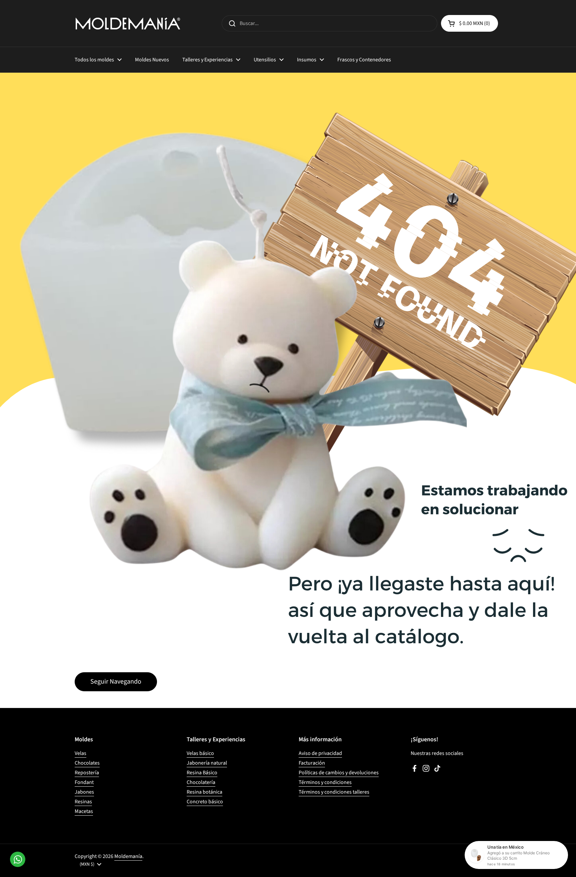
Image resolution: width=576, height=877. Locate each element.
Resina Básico (202, 772)
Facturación (312, 763)
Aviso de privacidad (320, 753)
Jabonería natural (207, 763)
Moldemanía (128, 856)
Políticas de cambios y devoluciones (339, 772)
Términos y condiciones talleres (334, 792)
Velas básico (200, 753)
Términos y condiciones (325, 782)
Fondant (84, 782)
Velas (80, 753)
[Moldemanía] (128, 23)
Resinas (83, 801)
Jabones (84, 792)
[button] (469, 23)
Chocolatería (201, 782)
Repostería (87, 772)
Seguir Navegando (115, 681)
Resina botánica (204, 792)
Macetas (84, 811)
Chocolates (87, 763)
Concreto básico (205, 801)
